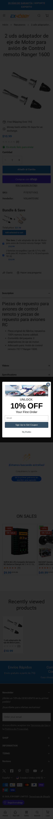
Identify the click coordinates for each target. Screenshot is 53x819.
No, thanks (26, 432)
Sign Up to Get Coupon (26, 425)
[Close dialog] (48, 384)
